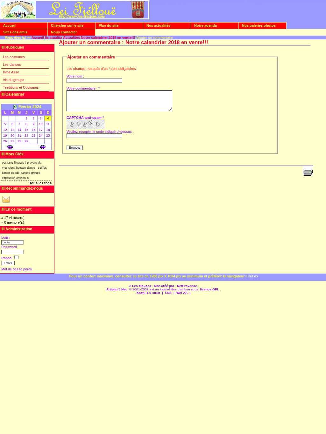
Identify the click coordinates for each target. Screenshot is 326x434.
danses (25, 172)
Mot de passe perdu (16, 269)
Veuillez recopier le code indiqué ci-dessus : (100, 131)
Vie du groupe (13, 80)
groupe (35, 172)
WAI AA (182, 293)
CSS (168, 293)
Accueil (38, 37)
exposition (8, 178)
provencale (34, 162)
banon (6, 172)
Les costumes (14, 57)
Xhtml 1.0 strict (148, 293)
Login (5, 237)
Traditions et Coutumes (21, 87)
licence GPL (209, 289)
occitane (7, 162)
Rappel (7, 258)
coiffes (42, 167)
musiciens (8, 167)
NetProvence (187, 286)
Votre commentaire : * (83, 88)
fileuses (19, 162)
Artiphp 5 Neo (116, 289)
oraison (21, 178)
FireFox (251, 276)
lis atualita (53, 37)
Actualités (71, 37)
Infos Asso (11, 72)
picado (15, 172)
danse (31, 167)
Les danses (12, 64)
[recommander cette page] (6, 203)
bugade (21, 167)
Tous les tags (40, 183)
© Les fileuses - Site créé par (152, 286)
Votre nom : (75, 76)
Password (9, 247)
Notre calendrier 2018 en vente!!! (108, 37)
